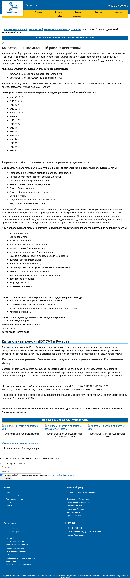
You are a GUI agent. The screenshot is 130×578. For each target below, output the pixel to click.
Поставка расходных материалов (81, 492)
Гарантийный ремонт (76, 509)
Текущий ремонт (74, 512)
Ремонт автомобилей (58, 14)
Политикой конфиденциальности (64, 475)
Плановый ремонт (74, 505)
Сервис (98, 12)
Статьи (8, 554)
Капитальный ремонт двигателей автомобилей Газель (65, 435)
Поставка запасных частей (78, 496)
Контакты (118, 12)
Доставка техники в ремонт (17, 544)
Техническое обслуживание (78, 499)
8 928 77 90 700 (120, 5)
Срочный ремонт (74, 515)
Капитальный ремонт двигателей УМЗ (22, 435)
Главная (38, 12)
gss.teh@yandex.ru (76, 535)
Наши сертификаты (14, 531)
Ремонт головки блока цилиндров (22, 448)
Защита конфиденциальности (18, 561)
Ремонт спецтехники (78, 14)
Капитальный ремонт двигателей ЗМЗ (107, 435)
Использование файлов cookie (18, 564)
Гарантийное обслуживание (78, 502)
